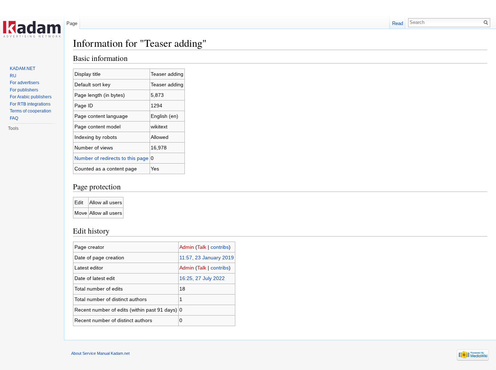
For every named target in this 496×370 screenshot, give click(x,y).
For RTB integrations (30, 104)
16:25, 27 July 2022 (202, 278)
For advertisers (24, 82)
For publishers (24, 89)
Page (71, 23)
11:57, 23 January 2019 (206, 257)
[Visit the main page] (32, 29)
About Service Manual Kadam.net (100, 353)
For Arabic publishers (31, 96)
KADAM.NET (22, 68)
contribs (220, 247)
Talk (201, 247)
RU (13, 75)
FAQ (14, 118)
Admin (186, 247)
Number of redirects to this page (111, 158)
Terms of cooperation (30, 111)
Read (397, 23)
